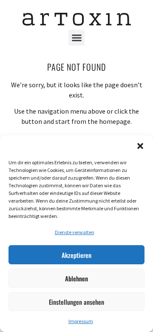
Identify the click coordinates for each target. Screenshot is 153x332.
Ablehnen (76, 278)
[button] (140, 146)
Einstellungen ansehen (76, 301)
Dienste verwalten (74, 232)
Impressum (80, 321)
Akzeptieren (76, 255)
